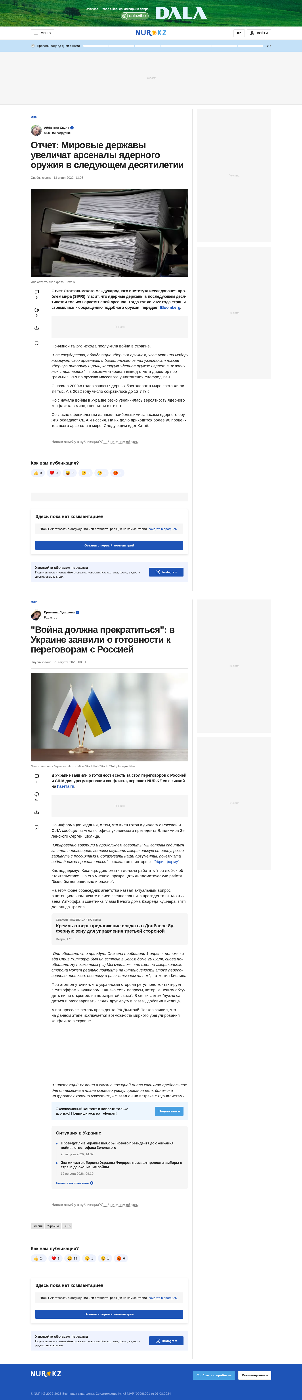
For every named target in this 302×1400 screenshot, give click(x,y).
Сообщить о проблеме (214, 1375)
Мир (34, 117)
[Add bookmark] (36, 343)
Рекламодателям (255, 1375)
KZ (239, 33)
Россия (37, 1226)
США (67, 1226)
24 (42, 1258)
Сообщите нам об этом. (120, 442)
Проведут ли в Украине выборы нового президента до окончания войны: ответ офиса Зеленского (117, 1145)
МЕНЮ (45, 33)
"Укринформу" (166, 861)
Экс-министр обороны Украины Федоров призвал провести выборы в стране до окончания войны (121, 1165)
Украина (53, 1226)
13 (75, 1258)
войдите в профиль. (163, 529)
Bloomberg (170, 307)
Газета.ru (65, 786)
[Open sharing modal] (37, 328)
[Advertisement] (151, 78)
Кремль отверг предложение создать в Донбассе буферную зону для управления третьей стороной (115, 928)
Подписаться (169, 1111)
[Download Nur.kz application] (151, 13)
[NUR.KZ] (151, 33)
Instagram (169, 572)
